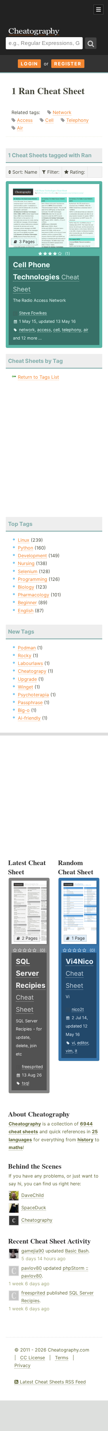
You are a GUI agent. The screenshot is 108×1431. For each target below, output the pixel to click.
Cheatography (25, 1124)
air (86, 329)
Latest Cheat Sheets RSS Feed (52, 1382)
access (44, 329)
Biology (26, 587)
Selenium (27, 571)
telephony (71, 329)
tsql (25, 1083)
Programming (32, 579)
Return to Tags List (38, 377)
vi (73, 1042)
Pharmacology (33, 595)
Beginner (27, 602)
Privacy (22, 1365)
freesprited (32, 1066)
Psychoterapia (33, 695)
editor (82, 1042)
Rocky (24, 655)
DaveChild (32, 1195)
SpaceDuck (33, 1207)
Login (29, 64)
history (85, 1139)
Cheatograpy (32, 671)
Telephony (77, 120)
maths (16, 1147)
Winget (25, 687)
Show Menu (98, 9)
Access (25, 120)
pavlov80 (31, 1268)
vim (69, 1050)
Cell (49, 120)
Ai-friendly (29, 718)
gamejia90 (32, 1251)
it (76, 1050)
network (27, 329)
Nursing (26, 563)
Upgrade (27, 679)
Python (25, 548)
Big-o (24, 710)
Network (62, 112)
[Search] (90, 43)
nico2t (78, 1009)
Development (32, 555)
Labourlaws (30, 663)
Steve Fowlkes (33, 312)
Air (20, 128)
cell (56, 329)
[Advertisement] (46, 10)
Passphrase (30, 702)
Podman (27, 648)
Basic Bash (76, 1251)
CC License (32, 1357)
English (25, 610)
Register (68, 64)
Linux (23, 540)
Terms (61, 1357)
